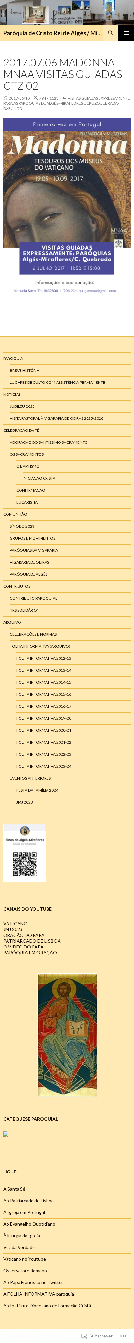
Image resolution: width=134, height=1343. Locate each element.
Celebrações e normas (33, 634)
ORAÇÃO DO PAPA (24, 935)
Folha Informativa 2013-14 (43, 670)
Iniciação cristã (39, 478)
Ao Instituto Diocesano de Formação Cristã (47, 1305)
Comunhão (15, 514)
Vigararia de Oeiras (29, 562)
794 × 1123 (49, 98)
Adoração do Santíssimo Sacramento (49, 442)
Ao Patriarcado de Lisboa (28, 1200)
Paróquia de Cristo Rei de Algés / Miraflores (53, 33)
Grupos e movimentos (32, 538)
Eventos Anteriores (30, 778)
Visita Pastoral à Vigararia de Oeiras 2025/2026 (56, 418)
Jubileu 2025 (22, 406)
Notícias (11, 394)
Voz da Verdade (19, 1247)
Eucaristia (27, 502)
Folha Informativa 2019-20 (43, 718)
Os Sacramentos (27, 454)
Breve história (24, 370)
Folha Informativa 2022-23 (43, 754)
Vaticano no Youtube (24, 1259)
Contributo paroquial (33, 598)
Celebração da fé (21, 430)
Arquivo (12, 622)
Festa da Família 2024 (37, 790)
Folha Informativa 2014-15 (43, 682)
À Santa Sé (14, 1189)
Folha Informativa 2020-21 (43, 730)
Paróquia (13, 358)
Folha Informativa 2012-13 (43, 658)
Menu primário (126, 33)
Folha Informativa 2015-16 (43, 694)
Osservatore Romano (25, 1270)
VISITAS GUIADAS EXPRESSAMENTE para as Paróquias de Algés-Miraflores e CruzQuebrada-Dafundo (66, 103)
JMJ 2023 (24, 802)
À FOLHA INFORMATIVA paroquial (39, 1294)
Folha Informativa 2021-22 (43, 742)
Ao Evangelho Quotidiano (29, 1224)
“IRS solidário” (24, 610)
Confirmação (30, 490)
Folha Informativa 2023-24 (43, 766)
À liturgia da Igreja (21, 1235)
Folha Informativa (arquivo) (40, 646)
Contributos (16, 586)
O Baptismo (28, 466)
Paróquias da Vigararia (34, 550)
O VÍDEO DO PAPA (23, 946)
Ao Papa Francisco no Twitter (33, 1282)
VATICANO (15, 923)
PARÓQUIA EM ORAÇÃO (30, 952)
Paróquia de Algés (28, 574)
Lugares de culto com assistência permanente (57, 382)
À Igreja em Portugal (24, 1212)
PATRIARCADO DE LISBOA (32, 941)
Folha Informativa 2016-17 (43, 706)
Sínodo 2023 (22, 526)
